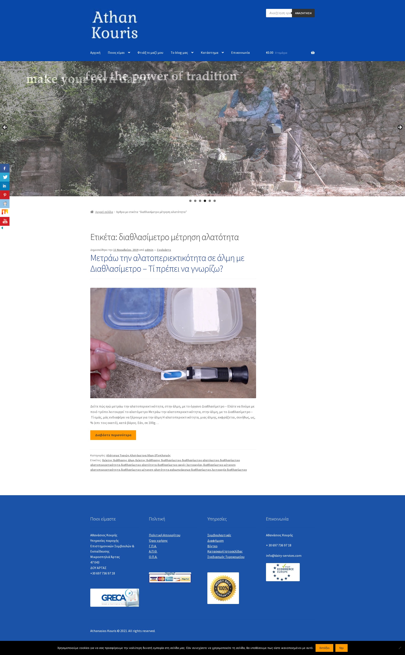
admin (149, 250)
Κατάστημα (209, 52)
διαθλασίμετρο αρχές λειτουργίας (179, 465)
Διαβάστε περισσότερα (113, 435)
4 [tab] (205, 201)
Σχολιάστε (164, 250)
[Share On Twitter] (4, 177)
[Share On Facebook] (4, 168)
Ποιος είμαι (116, 52)
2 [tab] (195, 201)
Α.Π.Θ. (153, 551)
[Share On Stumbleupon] (4, 212)
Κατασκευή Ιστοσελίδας (225, 551)
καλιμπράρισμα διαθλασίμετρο (190, 470)
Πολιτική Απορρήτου (164, 535)
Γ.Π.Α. (153, 546)
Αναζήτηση (303, 13)
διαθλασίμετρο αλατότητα (139, 465)
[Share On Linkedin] (4, 186)
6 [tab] (214, 201)
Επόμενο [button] (400, 127)
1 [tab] (190, 201)
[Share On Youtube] (4, 221)
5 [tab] (210, 201)
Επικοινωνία (240, 52)
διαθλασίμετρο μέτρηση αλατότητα (145, 470)
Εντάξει (324, 648)
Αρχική (95, 52)
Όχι (341, 648)
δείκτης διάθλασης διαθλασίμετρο (158, 460)
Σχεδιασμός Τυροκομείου (225, 557)
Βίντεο (212, 546)
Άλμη (150, 455)
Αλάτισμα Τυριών (117, 455)
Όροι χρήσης (158, 540)
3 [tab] (200, 201)
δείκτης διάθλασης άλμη (118, 460)
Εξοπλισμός (163, 455)
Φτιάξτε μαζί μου (150, 52)
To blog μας (179, 52)
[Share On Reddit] (4, 203)
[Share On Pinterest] (4, 194)
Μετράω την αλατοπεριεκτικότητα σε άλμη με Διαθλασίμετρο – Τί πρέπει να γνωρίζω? (167, 263)
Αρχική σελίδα (104, 212)
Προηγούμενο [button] (5, 127)
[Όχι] (400, 648)
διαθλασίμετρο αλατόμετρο (200, 460)
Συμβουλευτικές (219, 535)
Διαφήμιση (215, 540)
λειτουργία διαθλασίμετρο (229, 470)
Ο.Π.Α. (153, 557)
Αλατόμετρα (138, 455)
